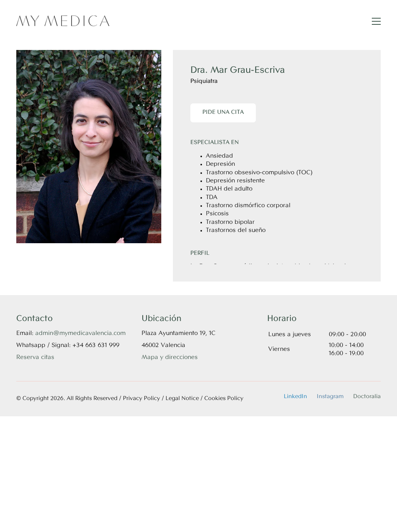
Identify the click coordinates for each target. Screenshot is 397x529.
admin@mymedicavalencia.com (80, 333)
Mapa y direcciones (170, 357)
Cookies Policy (223, 398)
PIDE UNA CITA (223, 112)
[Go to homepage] (62, 21)
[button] (376, 21)
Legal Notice (182, 398)
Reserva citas (35, 357)
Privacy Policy (141, 398)
